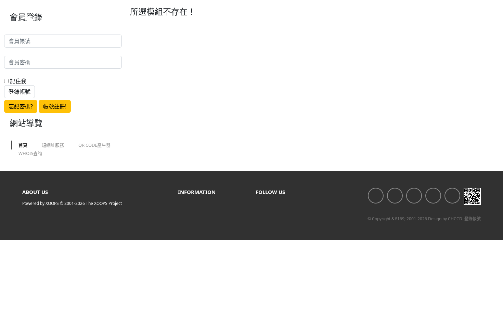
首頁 (22, 145)
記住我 (17, 81)
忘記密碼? (21, 106)
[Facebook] (376, 196)
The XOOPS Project (104, 203)
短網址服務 (53, 145)
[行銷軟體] (50, 24)
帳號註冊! (54, 106)
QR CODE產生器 (94, 145)
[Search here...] (477, 24)
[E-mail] (433, 196)
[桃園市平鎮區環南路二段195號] (414, 196)
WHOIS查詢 (30, 153)
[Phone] (452, 196)
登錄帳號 (472, 219)
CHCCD (455, 219)
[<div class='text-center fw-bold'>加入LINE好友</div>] (395, 196)
